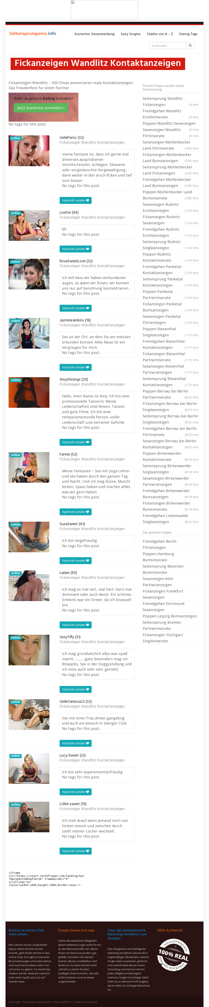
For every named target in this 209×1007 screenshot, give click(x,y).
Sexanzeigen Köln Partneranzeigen (158, 581)
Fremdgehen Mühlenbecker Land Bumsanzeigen (170, 182)
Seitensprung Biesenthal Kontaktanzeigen (170, 381)
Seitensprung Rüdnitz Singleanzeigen (170, 244)
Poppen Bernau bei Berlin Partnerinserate (170, 394)
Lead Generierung (85, 1002)
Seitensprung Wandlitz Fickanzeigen (170, 101)
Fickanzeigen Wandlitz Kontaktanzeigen (92, 142)
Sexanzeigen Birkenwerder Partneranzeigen (170, 481)
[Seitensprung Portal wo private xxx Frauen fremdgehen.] (33, 34)
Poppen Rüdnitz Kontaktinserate (170, 257)
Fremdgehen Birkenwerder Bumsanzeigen (170, 493)
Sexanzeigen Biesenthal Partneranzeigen (170, 369)
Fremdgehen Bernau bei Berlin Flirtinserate (170, 431)
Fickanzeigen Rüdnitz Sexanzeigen (170, 219)
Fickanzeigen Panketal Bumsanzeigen (170, 306)
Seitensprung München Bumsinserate (163, 569)
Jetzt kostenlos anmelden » (41, 107)
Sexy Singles (131, 34)
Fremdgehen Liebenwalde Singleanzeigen (170, 518)
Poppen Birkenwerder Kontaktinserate (170, 456)
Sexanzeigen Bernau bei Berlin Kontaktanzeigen (170, 443)
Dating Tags (188, 34)
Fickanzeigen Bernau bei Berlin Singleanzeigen (170, 406)
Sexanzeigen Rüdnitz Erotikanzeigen (170, 207)
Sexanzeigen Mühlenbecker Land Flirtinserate (170, 145)
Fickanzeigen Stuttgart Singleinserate (163, 637)
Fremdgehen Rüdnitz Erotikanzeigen (170, 232)
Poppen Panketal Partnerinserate (170, 294)
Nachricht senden (74, 200)
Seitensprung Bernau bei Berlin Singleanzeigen (170, 419)
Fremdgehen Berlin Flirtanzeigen (159, 544)
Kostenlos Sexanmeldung (94, 34)
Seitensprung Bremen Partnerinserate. (162, 625)
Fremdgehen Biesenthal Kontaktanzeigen (170, 344)
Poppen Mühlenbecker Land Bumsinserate (170, 194)
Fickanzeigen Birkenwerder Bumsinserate (170, 506)
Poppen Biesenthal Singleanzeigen (170, 331)
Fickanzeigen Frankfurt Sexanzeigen (163, 594)
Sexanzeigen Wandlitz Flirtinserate (170, 132)
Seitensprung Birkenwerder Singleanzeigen (170, 468)
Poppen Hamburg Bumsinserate (158, 556)
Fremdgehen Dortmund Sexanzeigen (163, 606)
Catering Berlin (62, 1002)
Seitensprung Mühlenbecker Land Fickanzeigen (170, 170)
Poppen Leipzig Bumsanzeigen (170, 616)
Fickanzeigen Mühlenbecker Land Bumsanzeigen (170, 157)
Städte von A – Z (160, 34)
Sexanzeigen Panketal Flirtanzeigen (170, 319)
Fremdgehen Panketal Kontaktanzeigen (170, 269)
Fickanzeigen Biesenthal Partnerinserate (170, 356)
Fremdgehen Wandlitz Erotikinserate (170, 113)
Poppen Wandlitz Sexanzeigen (170, 124)
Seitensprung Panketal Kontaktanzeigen (170, 282)
